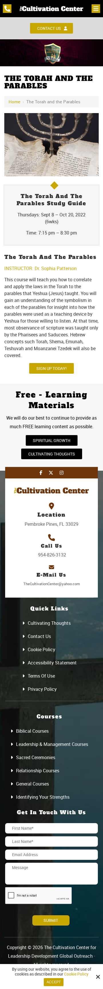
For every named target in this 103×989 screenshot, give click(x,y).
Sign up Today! (51, 368)
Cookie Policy (76, 974)
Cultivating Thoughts (51, 454)
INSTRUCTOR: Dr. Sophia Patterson (40, 268)
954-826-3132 (51, 555)
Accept (54, 982)
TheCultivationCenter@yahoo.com (51, 583)
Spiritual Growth (51, 440)
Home (14, 101)
